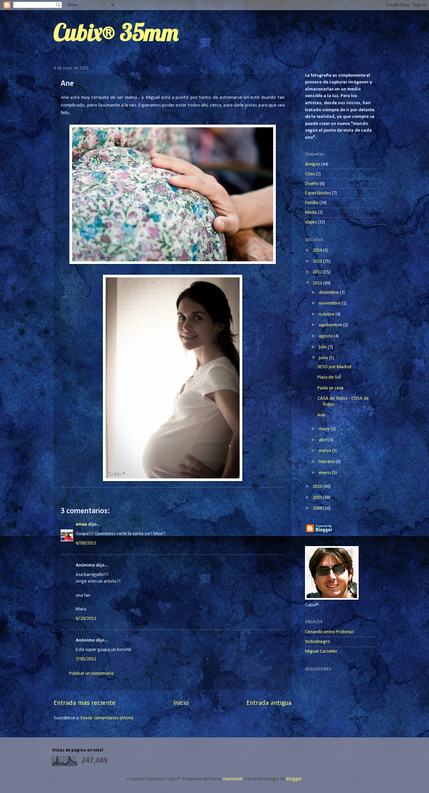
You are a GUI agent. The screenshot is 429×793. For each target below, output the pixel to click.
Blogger (294, 779)
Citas (310, 174)
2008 (318, 508)
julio (323, 347)
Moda (311, 212)
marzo (325, 450)
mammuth (233, 779)
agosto (326, 336)
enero (325, 472)
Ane (321, 415)
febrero (327, 461)
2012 (318, 272)
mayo (325, 429)
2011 (318, 283)
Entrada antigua (269, 703)
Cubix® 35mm (116, 32)
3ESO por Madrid (334, 367)
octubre (327, 314)
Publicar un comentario (91, 673)
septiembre (331, 325)
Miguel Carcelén (321, 651)
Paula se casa (330, 388)
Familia (311, 202)
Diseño (312, 183)
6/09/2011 (86, 543)
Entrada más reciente (85, 703)
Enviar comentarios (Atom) (107, 718)
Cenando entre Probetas (329, 632)
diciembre (329, 292)
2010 (318, 486)
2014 (318, 250)
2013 (318, 261)
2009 (318, 497)
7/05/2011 (86, 659)
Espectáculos (318, 193)
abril (323, 440)
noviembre (330, 303)
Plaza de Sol (329, 377)
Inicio (181, 703)
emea (81, 524)
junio (324, 357)
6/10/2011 (86, 618)
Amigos (312, 164)
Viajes (311, 222)
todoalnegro (317, 641)
